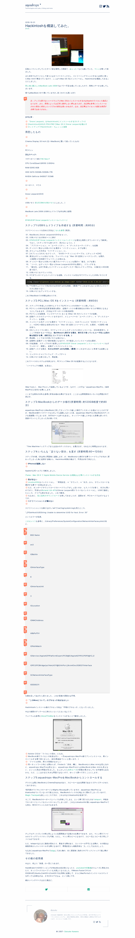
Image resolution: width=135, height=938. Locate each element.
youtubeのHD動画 (83, 868)
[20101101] (67, 50)
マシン (97, 69)
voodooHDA (33, 482)
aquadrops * (33, 5)
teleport (97, 799)
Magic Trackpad (32, 795)
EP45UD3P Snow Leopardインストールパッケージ (46, 220)
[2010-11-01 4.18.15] (67, 432)
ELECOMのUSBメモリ (45, 203)
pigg (53, 851)
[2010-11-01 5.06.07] (67, 735)
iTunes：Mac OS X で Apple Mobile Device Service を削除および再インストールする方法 (62, 475)
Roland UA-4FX (49, 490)
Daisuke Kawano (71, 931)
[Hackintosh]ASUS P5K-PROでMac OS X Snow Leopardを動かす (57, 124)
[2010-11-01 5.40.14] (67, 819)
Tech (27, 28)
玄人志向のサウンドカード (48, 496)
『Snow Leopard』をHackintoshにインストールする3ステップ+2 (57, 121)
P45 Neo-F (45, 159)
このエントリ (30, 521)
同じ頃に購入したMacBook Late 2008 (41, 86)
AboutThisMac (47, 716)
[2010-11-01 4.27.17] (67, 376)
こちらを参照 (59, 230)
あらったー (74, 69)
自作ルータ (72, 770)
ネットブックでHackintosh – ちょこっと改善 (47, 127)
